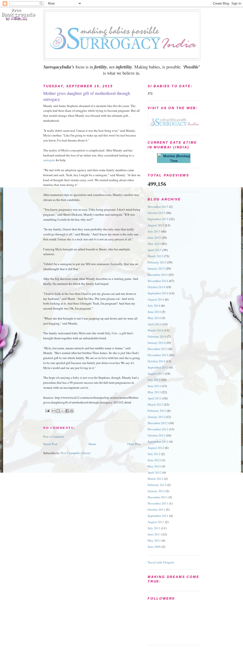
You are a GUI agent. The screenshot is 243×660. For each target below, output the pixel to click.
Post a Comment (53, 436)
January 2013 (156, 417)
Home (92, 444)
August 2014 (156, 299)
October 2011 (156, 509)
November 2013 (158, 355)
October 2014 (156, 287)
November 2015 (158, 206)
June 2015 (154, 237)
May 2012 (154, 466)
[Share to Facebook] (67, 410)
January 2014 (156, 342)
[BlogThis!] (58, 410)
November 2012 (158, 429)
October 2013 (156, 361)
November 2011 (158, 503)
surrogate (49, 160)
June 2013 (154, 386)
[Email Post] (47, 410)
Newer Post (50, 444)
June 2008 (154, 546)
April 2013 (155, 398)
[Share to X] (62, 410)
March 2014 (155, 330)
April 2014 (155, 324)
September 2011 (158, 516)
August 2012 (156, 448)
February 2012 (157, 485)
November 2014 (158, 281)
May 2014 (154, 318)
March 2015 (155, 256)
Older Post (133, 444)
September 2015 (158, 219)
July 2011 (154, 528)
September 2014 (158, 293)
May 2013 (154, 392)
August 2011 (156, 522)
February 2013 (157, 410)
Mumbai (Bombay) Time (175, 158)
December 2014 (158, 274)
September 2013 (158, 367)
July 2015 (154, 231)
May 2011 (154, 540)
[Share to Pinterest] (71, 410)
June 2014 (154, 312)
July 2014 (154, 305)
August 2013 (156, 373)
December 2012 (158, 423)
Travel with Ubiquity (161, 562)
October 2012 (156, 435)
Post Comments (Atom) (75, 453)
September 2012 (158, 441)
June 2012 (154, 460)
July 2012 (154, 454)
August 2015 (156, 225)
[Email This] (53, 410)
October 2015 (156, 213)
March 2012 (155, 478)
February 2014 (157, 336)
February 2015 (157, 262)
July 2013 (154, 380)
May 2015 (154, 244)
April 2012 (155, 472)
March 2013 (155, 404)
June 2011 (154, 534)
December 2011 (158, 497)
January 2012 (156, 491)
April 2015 (155, 250)
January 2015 (156, 268)
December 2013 (158, 349)
